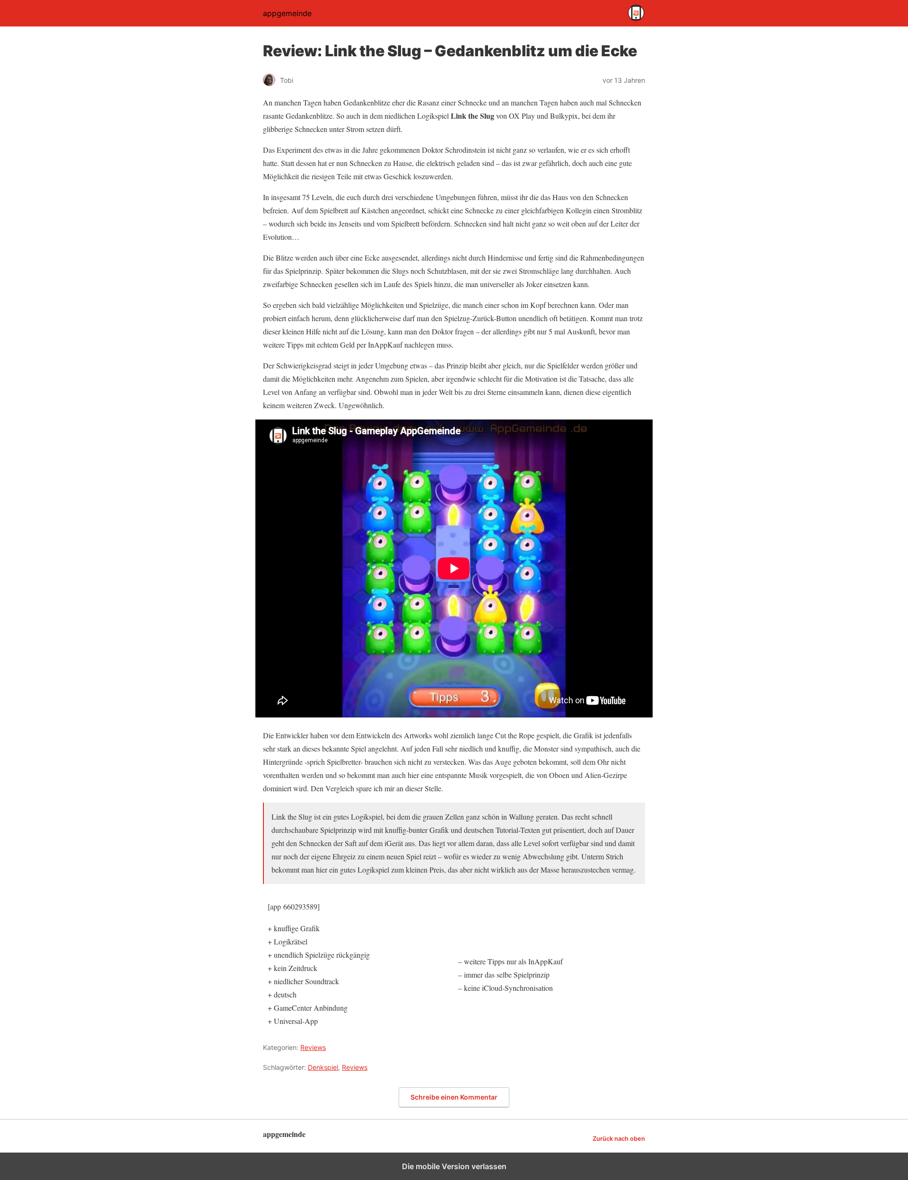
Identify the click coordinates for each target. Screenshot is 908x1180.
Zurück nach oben (619, 1138)
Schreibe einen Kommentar (454, 1097)
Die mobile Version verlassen (454, 1166)
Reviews (313, 1047)
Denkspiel (323, 1067)
